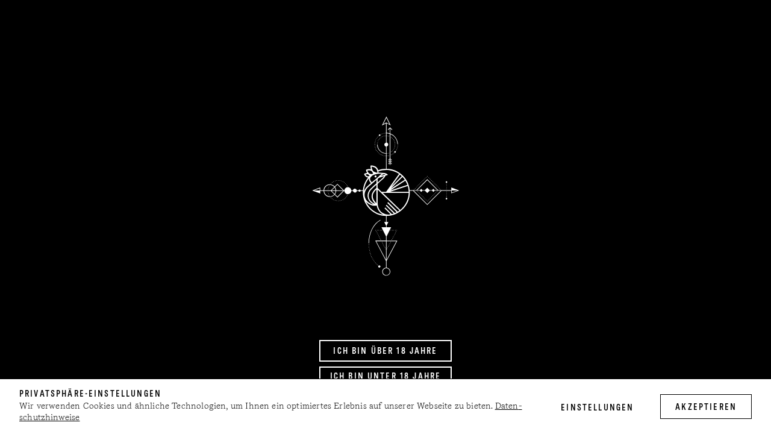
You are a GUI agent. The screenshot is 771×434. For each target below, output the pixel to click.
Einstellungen (597, 408)
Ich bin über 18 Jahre (385, 351)
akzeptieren (706, 407)
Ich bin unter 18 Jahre (385, 377)
